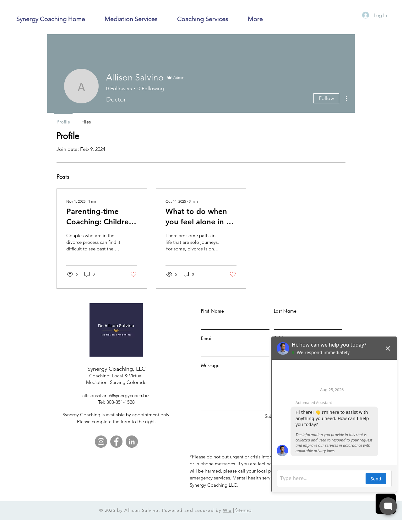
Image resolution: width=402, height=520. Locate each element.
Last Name (285, 311)
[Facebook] (116, 441)
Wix (227, 510)
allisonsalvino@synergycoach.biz (116, 395)
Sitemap (243, 510)
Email (206, 338)
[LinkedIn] (132, 441)
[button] (131, 19)
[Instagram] (101, 441)
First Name (212, 311)
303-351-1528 (120, 402)
